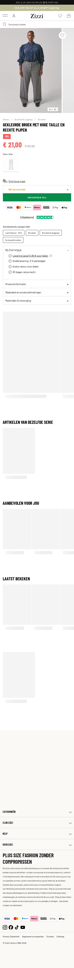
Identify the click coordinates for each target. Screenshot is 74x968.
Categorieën (9, 811)
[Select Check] (11, 164)
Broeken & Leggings (24, 119)
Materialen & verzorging (18, 300)
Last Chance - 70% (13, 232)
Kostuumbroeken (13, 240)
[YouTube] (22, 927)
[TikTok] (17, 927)
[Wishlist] (62, 35)
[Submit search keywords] (4, 24)
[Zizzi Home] (37, 15)
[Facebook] (11, 927)
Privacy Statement (11, 936)
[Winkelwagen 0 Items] (68, 15)
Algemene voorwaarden (33, 936)
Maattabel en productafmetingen (23, 292)
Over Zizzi (8, 844)
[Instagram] (5, 927)
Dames (6, 119)
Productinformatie (15, 284)
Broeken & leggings (50, 232)
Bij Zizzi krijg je (13, 249)
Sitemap (60, 936)
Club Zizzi (8, 822)
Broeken (42, 119)
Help (5, 833)
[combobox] (37, 24)
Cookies (50, 936)
